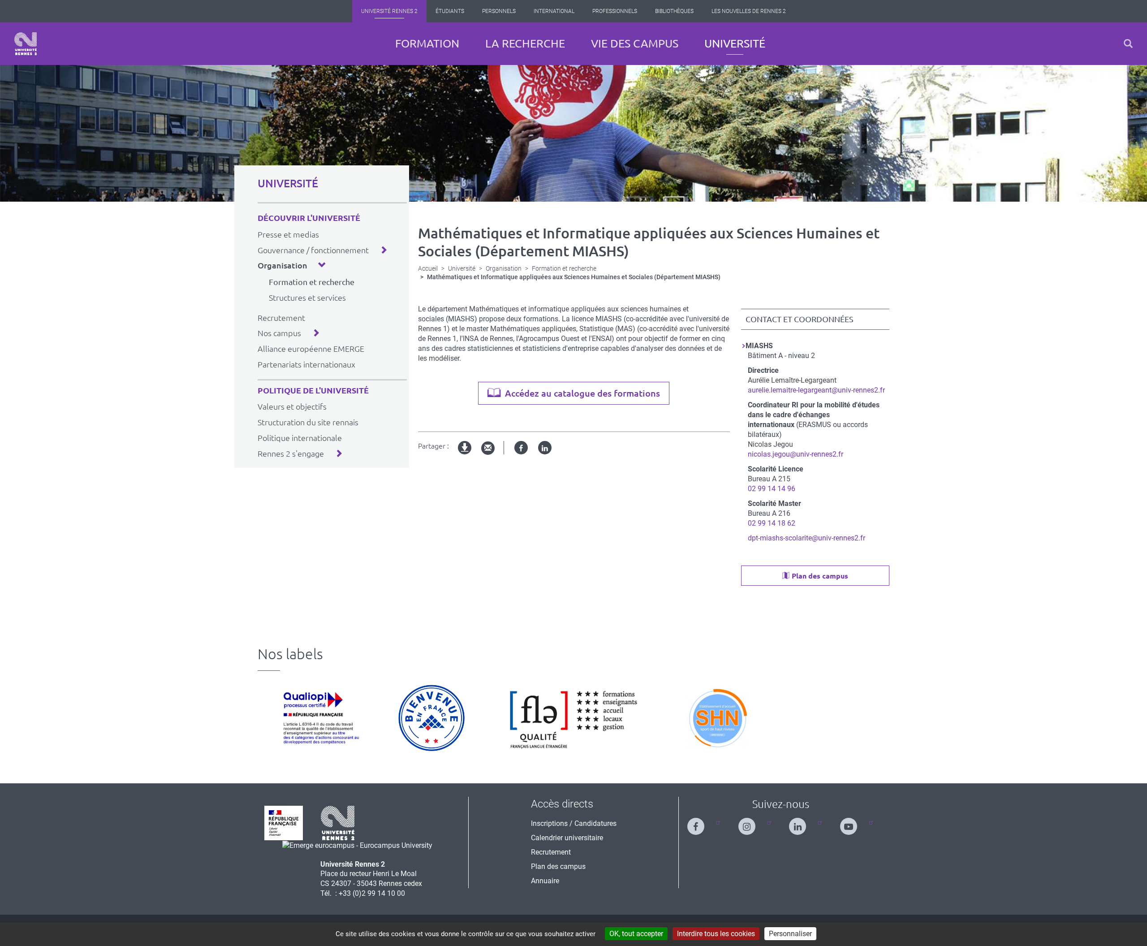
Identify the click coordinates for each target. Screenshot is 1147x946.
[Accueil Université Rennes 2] (25, 43)
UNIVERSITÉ (288, 183)
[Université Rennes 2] (338, 822)
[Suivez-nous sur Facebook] (701, 822)
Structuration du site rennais (308, 422)
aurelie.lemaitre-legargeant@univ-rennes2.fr (816, 390)
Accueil (428, 268)
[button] (1128, 43)
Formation (427, 43)
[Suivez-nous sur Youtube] (854, 822)
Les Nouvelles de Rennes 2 (748, 11)
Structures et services (307, 297)
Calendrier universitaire (567, 838)
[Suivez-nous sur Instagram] (752, 822)
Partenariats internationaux (306, 364)
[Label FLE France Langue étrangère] (573, 718)
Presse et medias (288, 234)
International (554, 11)
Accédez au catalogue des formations (582, 393)
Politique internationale (300, 437)
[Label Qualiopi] (319, 718)
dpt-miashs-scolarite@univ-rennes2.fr (806, 538)
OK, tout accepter (636, 933)
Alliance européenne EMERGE (311, 348)
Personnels (499, 11)
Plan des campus (820, 576)
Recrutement (281, 317)
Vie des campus (634, 43)
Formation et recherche (311, 281)
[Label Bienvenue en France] (431, 718)
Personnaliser (790, 933)
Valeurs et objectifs (292, 406)
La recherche (525, 43)
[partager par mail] (488, 448)
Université (734, 43)
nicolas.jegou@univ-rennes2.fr (795, 454)
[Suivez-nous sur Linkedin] (803, 822)
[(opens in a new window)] (357, 845)
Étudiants (450, 11)
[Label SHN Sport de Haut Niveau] (717, 718)
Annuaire (545, 881)
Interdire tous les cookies (716, 933)
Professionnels (614, 11)
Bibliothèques (674, 11)
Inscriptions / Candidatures (574, 823)
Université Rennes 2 (389, 11)
